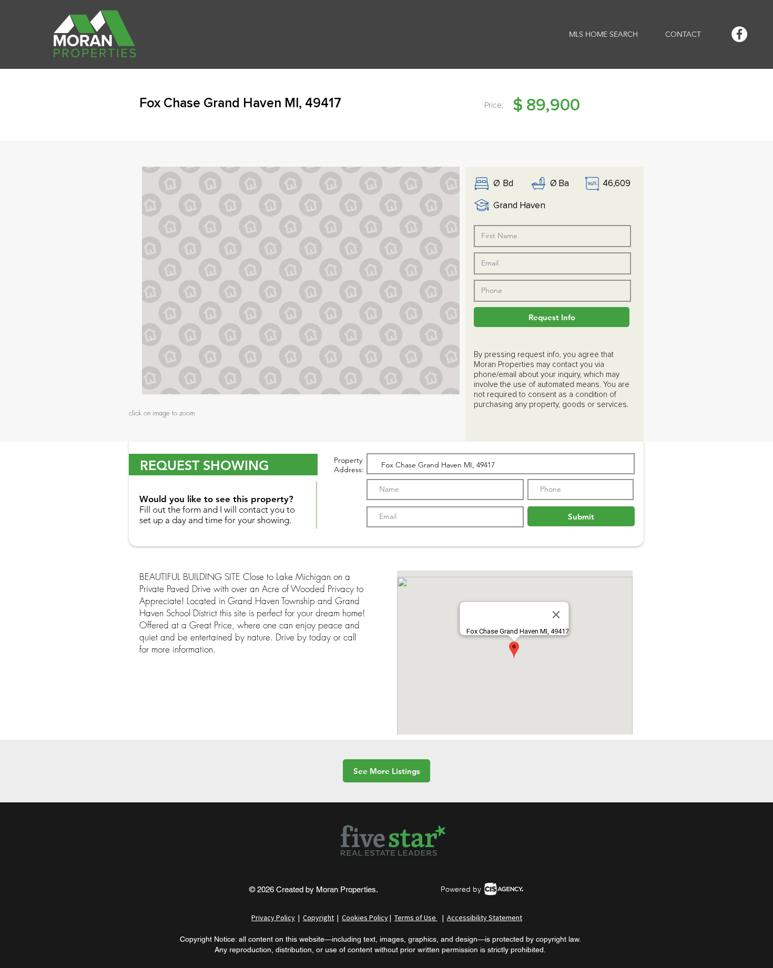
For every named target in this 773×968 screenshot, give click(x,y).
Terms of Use (416, 917)
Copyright (318, 917)
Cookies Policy (365, 917)
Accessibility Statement (484, 917)
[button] (301, 280)
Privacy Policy (273, 917)
